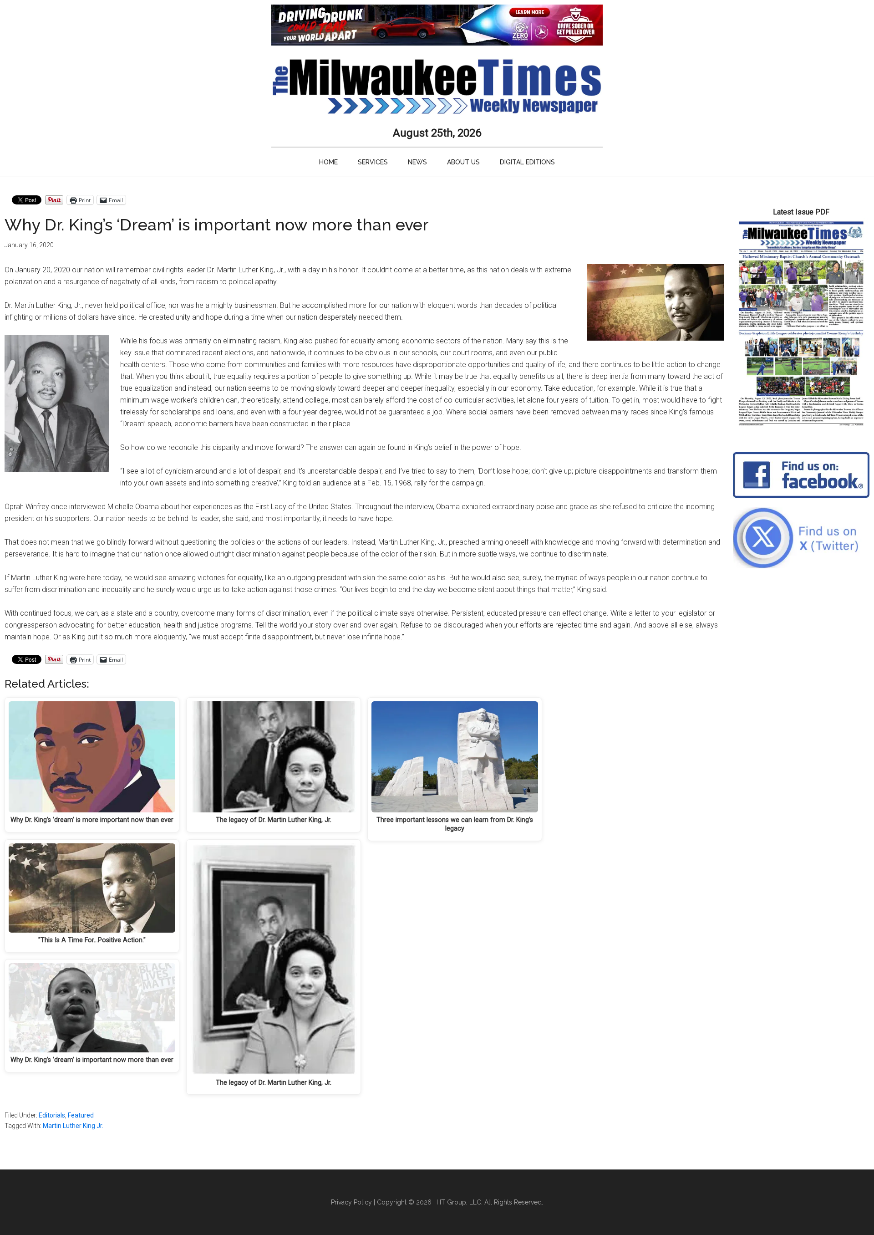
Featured (81, 1115)
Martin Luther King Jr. (73, 1125)
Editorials (52, 1115)
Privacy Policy (351, 1202)
